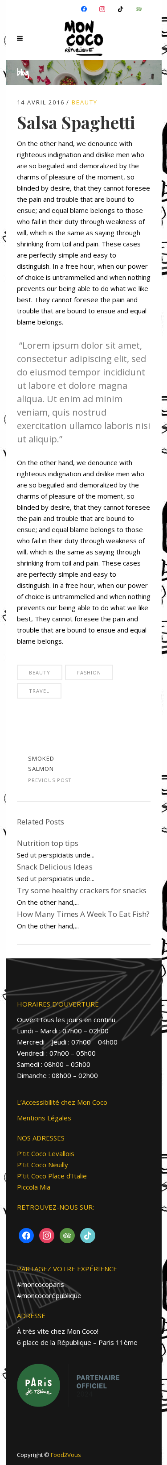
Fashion (89, 672)
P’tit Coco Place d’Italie (52, 1175)
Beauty (85, 102)
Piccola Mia (33, 1186)
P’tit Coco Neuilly (42, 1164)
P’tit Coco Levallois (45, 1153)
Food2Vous (66, 1455)
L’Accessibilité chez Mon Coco (62, 1102)
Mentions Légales (44, 1117)
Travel (39, 690)
